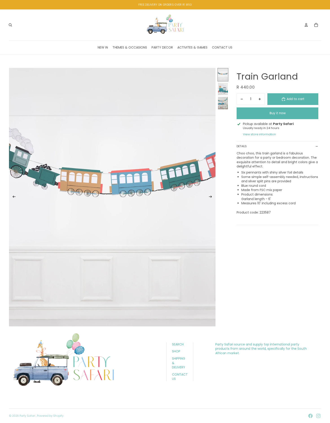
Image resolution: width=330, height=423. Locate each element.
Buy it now (278, 113)
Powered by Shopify (50, 416)
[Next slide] (212, 197)
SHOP (176, 351)
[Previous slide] (12, 197)
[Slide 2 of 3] (223, 89)
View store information (259, 134)
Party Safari (28, 416)
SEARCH (178, 344)
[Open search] (10, 25)
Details (242, 146)
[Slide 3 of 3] (223, 103)
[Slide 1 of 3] (223, 75)
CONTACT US (180, 376)
